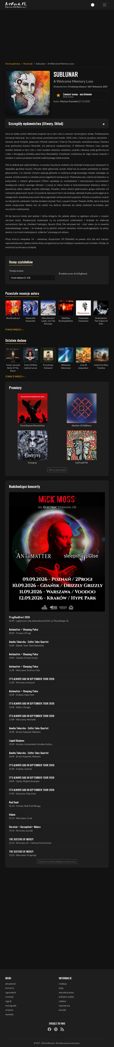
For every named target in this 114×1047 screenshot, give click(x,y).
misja (61, 988)
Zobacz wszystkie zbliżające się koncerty (57, 861)
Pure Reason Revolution (32, 425)
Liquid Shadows (16, 740)
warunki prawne (66, 992)
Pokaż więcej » (13, 329)
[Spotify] (56, 1029)
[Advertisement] (57, 34)
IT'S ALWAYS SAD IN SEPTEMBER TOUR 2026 (31, 679)
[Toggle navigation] (104, 5)
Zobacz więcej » (14, 376)
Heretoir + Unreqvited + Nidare (25, 827)
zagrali (8, 1001)
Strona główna (12, 63)
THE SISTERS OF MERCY (21, 839)
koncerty (9, 988)
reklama (62, 1001)
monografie (10, 1005)
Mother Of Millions (81, 425)
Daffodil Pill (81, 462)
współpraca (64, 1005)
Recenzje (28, 63)
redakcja (63, 983)
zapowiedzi (10, 992)
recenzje (9, 997)
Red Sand (13, 802)
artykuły (9, 1010)
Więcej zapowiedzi (57, 470)
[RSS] (62, 1029)
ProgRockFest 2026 (19, 617)
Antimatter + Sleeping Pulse (23, 629)
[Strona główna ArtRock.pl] (16, 5)
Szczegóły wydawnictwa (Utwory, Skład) (35, 123)
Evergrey (32, 462)
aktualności (10, 983)
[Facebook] (49, 1029)
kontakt (62, 1010)
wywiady (9, 1014)
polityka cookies (66, 997)
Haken (12, 814)
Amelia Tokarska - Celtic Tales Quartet (29, 642)
